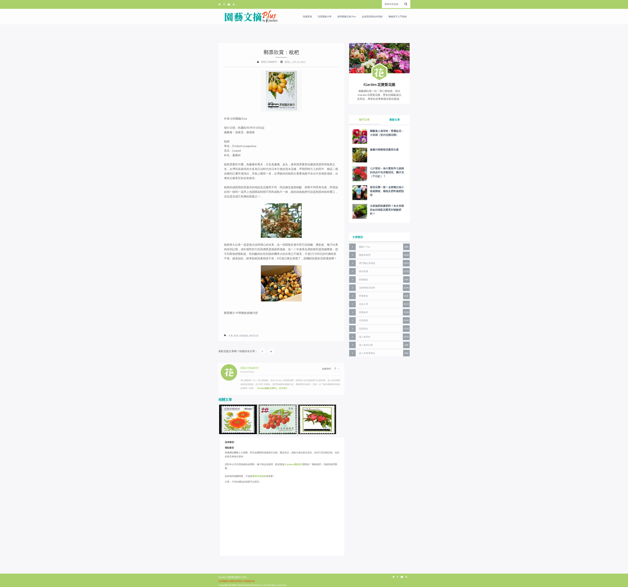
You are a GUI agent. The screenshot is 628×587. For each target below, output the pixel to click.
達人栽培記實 (366, 344)
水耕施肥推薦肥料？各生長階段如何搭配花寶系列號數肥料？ (387, 209)
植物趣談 (243, 335)
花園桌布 (363, 312)
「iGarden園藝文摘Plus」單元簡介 (271, 388)
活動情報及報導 (367, 287)
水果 (230, 335)
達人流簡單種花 (367, 353)
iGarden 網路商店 (294, 464)
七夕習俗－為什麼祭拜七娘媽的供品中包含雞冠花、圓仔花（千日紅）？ (387, 172)
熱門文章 (364, 119)
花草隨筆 (363, 320)
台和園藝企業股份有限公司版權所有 (236, 581)
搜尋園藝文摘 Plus (346, 16)
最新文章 (394, 119)
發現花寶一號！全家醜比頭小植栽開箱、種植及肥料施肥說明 (387, 190)
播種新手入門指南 (397, 16)
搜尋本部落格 (259, 476)
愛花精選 (363, 271)
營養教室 (363, 295)
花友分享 (363, 304)
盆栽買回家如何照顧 (372, 16)
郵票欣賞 (254, 335)
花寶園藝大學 (324, 16)
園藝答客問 (364, 255)
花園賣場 (307, 16)
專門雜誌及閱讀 (367, 263)
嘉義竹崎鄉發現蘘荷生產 (384, 149)
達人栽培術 (364, 336)
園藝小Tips (364, 246)
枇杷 (236, 335)
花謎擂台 (363, 328)
